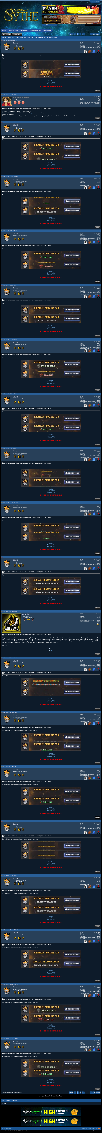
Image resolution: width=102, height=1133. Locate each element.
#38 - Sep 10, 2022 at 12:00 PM (10, 929)
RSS (99, 1128)
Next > (98, 34)
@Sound (33, 113)
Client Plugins (51, 82)
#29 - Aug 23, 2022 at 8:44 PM (10, 448)
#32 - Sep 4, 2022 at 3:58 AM (10, 611)
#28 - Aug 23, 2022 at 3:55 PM (10, 394)
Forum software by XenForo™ (14, 1131)
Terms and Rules (97, 1131)
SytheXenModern (6, 1128)
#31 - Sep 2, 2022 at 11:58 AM (10, 557)
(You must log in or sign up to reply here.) (12, 1092)
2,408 (98, 615)
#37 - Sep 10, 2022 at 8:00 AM (10, 875)
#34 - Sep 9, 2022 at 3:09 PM (10, 712)
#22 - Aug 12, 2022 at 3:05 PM (10, 94)
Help (89, 1128)
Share (97, 90)
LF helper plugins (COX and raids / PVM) (50, 1096)
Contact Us (84, 1128)
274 (99, 98)
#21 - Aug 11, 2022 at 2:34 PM (10, 40)
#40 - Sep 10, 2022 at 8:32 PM (10, 1038)
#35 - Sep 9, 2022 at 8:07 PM (10, 766)
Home (93, 1128)
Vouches (51, 81)
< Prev (71, 34)
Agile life (25, 614)
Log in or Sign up (95, 1)
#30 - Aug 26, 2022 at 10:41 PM (10, 502)
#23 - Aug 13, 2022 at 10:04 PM (10, 122)
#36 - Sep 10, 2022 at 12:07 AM (10, 821)
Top (96, 1128)
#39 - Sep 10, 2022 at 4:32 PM (10, 984)
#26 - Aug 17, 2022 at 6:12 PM (10, 285)
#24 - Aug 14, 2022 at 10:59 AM (10, 176)
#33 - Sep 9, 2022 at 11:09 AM (10, 658)
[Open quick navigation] (100, 30)
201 (94, 34)
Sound (3, 119)
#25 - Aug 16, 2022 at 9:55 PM (10, 230)
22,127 (98, 43)
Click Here (97, 619)
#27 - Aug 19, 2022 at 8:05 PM (10, 339)
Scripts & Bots (51, 84)
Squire (15, 43)
